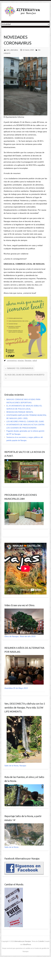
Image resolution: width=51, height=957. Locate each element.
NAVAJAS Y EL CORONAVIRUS (19, 368)
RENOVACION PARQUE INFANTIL (19, 412)
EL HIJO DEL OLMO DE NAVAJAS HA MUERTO (24, 376)
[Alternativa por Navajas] (22, 12)
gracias (21, 360)
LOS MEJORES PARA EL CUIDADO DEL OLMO (25, 422)
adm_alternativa (12, 50)
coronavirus (12, 360)
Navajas (28, 360)
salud (34, 360)
